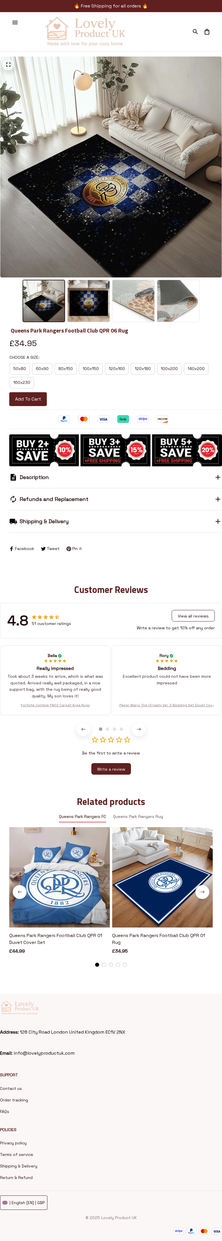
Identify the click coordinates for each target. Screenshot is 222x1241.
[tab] (100, 729)
